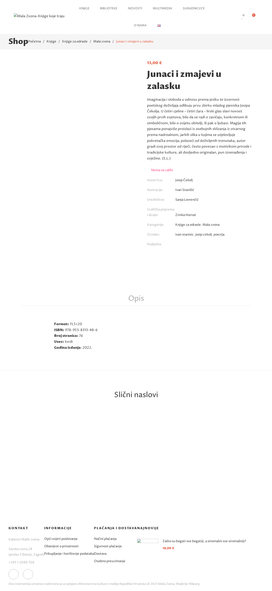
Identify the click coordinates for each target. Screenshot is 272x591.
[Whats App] (211, 245)
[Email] (203, 245)
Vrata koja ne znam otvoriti (106, 493)
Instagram (28, 574)
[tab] (136, 299)
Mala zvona (211, 225)
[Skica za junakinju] (46, 445)
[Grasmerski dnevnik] (225, 445)
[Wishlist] (241, 17)
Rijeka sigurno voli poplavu (165, 491)
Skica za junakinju (46, 491)
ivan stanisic (184, 234)
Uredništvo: (156, 199)
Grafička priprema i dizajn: (160, 212)
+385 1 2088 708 (21, 562)
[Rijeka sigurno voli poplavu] (166, 445)
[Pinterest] (194, 245)
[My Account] (234, 17)
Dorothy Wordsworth (225, 498)
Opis (136, 298)
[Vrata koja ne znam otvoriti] (106, 445)
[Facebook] (177, 245)
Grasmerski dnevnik (225, 491)
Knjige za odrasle (188, 225)
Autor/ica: (155, 180)
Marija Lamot (106, 503)
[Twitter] (185, 245)
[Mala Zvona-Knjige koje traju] (39, 17)
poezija (219, 234)
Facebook (13, 574)
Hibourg (194, 584)
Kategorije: (155, 225)
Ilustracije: (155, 190)
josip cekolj (203, 234)
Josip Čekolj (184, 180)
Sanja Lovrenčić (47, 498)
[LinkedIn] (220, 245)
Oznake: (153, 234)
